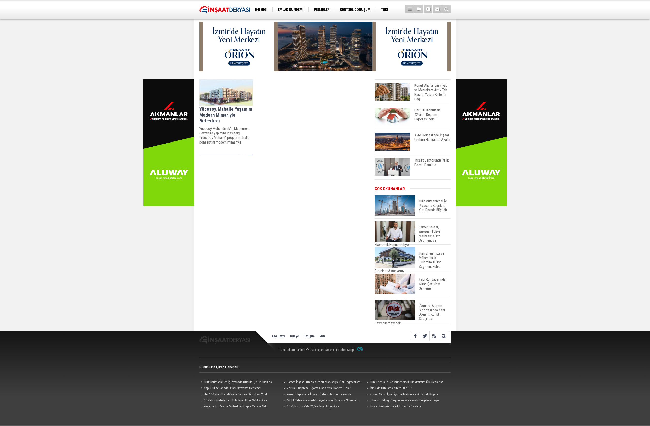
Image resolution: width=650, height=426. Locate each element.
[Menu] (409, 9)
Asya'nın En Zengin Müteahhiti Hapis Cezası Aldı (235, 406)
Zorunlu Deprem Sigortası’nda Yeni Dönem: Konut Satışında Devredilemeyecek (317, 388)
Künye (294, 336)
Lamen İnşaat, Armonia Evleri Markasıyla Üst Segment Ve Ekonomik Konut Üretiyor (321, 382)
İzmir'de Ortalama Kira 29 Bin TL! (391, 388)
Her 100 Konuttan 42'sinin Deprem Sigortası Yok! (235, 394)
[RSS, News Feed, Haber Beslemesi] (434, 336)
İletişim (309, 336)
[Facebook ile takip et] (415, 336)
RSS (322, 336)
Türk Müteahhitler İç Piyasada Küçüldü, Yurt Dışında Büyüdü (235, 382)
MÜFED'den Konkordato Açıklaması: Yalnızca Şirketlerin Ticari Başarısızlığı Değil (320, 400)
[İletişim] (437, 9)
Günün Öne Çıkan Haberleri (218, 367)
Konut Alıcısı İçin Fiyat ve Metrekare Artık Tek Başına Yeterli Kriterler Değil (401, 394)
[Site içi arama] (446, 9)
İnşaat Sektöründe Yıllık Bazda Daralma (395, 406)
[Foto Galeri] (428, 9)
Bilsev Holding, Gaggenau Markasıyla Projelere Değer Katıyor (402, 400)
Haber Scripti (347, 350)
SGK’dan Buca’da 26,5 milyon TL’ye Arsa (313, 406)
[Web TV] (418, 9)
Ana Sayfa (278, 336)
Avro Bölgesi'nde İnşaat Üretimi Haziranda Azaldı (319, 394)
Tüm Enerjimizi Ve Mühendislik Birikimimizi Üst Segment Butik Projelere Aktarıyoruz (404, 382)
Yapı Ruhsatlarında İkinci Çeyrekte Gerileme (232, 388)
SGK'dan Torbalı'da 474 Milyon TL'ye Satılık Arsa (235, 400)
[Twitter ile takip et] (424, 336)
